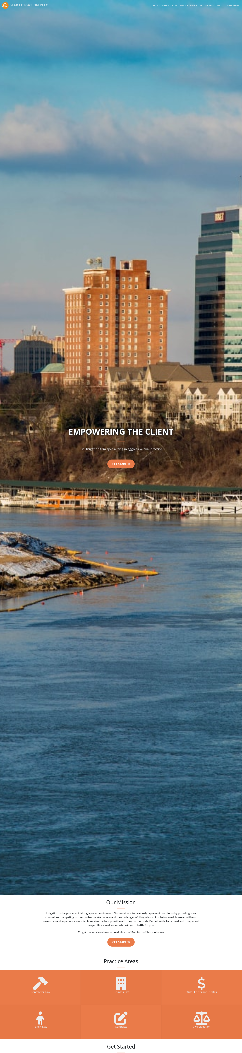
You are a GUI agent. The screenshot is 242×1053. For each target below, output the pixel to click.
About (221, 5)
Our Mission (169, 5)
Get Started (207, 5)
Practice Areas (188, 5)
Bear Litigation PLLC (28, 5)
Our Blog (233, 5)
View (40, 990)
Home (156, 5)
